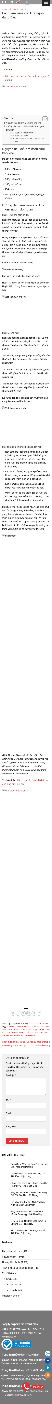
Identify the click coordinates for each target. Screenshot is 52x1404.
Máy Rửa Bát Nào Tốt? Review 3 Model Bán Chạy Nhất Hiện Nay (27, 1213)
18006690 (38, 1387)
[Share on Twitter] (23, 1013)
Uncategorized (9, 1295)
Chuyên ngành (9, 1256)
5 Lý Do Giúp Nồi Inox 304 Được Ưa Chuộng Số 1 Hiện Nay (28, 1222)
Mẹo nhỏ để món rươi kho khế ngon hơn (29, 140)
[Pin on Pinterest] (33, 1013)
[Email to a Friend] (28, 1013)
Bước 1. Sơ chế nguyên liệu (25, 133)
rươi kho (17, 1035)
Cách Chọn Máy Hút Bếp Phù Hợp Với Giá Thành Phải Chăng (29, 1165)
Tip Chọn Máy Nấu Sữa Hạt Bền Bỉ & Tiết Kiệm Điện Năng (29, 1232)
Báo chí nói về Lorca (12, 1251)
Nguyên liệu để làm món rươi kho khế (23, 123)
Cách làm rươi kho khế (20, 1032)
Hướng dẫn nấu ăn (10, 9)
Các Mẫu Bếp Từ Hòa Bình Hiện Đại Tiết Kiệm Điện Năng (28, 1175)
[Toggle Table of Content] (43, 118)
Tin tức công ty (9, 1290)
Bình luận (11, 1075)
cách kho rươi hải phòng (19, 1026)
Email (9, 1113)
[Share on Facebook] (18, 1013)
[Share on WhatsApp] (13, 1013)
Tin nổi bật (7, 1273)
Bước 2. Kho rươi (21, 136)
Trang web (11, 1126)
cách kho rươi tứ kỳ (10, 1029)
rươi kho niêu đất (28, 1035)
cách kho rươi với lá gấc (28, 1029)
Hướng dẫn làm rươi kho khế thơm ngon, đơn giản (25, 128)
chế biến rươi (7, 1035)
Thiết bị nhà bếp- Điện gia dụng (17, 1268)
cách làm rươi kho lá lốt (38, 1032)
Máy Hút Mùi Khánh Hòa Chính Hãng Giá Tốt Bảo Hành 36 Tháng (29, 1194)
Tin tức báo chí (9, 1284)
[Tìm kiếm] (27, 2)
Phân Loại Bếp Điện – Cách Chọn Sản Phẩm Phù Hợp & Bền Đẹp (29, 1184)
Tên (8, 1100)
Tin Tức (23, 9)
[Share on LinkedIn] (39, 1013)
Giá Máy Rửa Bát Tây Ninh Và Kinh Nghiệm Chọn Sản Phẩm (28, 1203)
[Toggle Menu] (46, 3)
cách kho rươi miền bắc (39, 1026)
